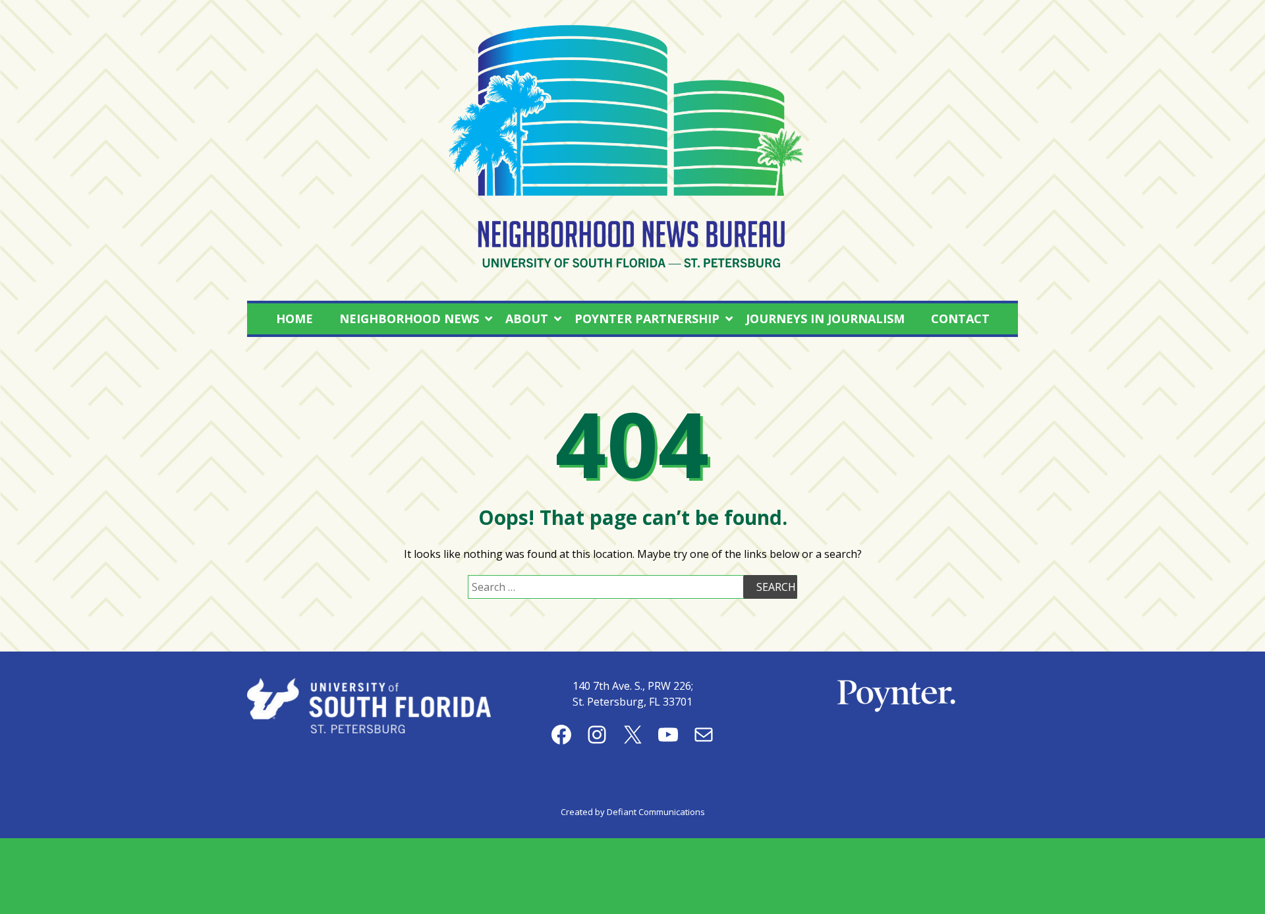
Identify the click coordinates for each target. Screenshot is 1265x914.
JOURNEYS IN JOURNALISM (825, 318)
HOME (294, 318)
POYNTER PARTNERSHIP (647, 318)
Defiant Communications (656, 812)
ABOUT (526, 318)
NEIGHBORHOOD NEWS (409, 318)
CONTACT (960, 318)
